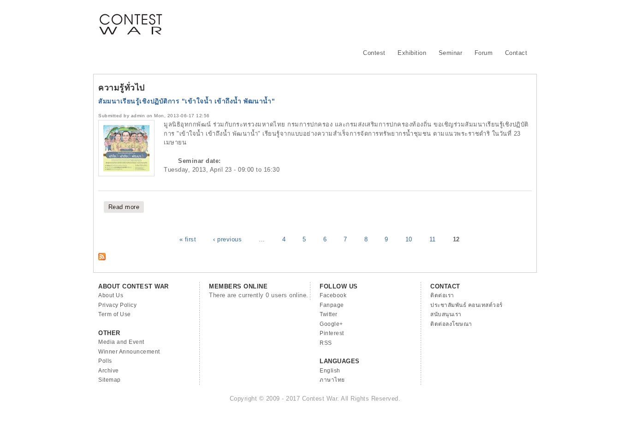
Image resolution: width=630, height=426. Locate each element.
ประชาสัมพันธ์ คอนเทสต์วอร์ (466, 305)
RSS (326, 343)
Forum (484, 52)
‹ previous (227, 239)
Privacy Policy (117, 305)
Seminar (451, 52)
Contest (374, 52)
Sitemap (109, 380)
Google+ (331, 324)
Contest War (130, 18)
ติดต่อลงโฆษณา (451, 324)
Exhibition (412, 52)
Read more (126, 207)
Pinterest (332, 333)
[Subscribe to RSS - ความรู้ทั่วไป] (102, 258)
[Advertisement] (364, 21)
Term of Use (114, 314)
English (330, 370)
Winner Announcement (129, 351)
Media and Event (121, 342)
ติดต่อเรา (442, 295)
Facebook (333, 295)
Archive (108, 370)
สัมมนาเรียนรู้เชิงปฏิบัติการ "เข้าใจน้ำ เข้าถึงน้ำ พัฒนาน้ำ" (186, 101)
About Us (110, 295)
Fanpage (332, 305)
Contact (516, 52)
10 (408, 239)
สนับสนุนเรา (446, 314)
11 (432, 239)
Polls (105, 361)
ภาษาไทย (332, 380)
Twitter (329, 314)
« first (187, 239)
